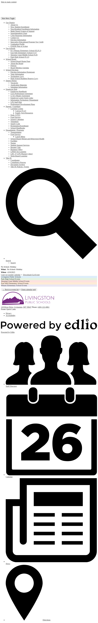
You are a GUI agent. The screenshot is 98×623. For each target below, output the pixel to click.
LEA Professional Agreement (22, 94)
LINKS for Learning (18, 152)
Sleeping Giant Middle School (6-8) (24, 55)
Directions (46, 620)
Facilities (14, 141)
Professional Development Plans (23, 104)
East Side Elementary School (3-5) (24, 53)
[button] (10, 23)
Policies (13, 66)
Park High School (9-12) (20, 57)
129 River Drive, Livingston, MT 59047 (16, 307)
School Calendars (17, 119)
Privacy (8, 313)
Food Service (16, 117)
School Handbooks (18, 128)
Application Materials (19, 85)
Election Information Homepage (23, 72)
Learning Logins (17, 109)
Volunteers (15, 122)
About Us (14, 25)
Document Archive (18, 165)
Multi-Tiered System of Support (22, 31)
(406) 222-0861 (43, 307)
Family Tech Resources (24, 113)
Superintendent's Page (19, 33)
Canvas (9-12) (20, 111)
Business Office (16, 150)
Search (13, 263)
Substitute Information (19, 87)
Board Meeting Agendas (20, 68)
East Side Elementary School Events (14, 283)
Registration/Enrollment (19, 126)
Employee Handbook (19, 91)
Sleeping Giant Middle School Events (15, 281)
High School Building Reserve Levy (24, 79)
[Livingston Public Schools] (26, 16)
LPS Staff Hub (16, 102)
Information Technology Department (24, 100)
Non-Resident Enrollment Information (25, 29)
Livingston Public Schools (11, 277)
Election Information (18, 40)
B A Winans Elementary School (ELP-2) (26, 51)
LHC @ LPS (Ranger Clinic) (22, 154)
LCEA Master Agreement (20, 96)
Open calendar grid (28, 290)
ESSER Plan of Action (19, 46)
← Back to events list (11, 290)
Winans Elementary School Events (14, 285)
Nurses (13, 143)
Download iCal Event (31, 275)
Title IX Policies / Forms (20, 167)
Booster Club (16, 147)
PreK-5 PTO (15, 115)
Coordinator (15, 160)
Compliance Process (18, 162)
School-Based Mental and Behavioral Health (27, 139)
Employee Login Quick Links (22, 98)
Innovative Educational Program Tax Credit (27, 42)
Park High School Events (10, 279)
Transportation (16, 132)
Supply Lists (15, 124)
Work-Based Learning (19, 156)
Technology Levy (17, 76)
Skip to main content (8, 2)
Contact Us (15, 38)
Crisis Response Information (21, 36)
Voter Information (17, 74)
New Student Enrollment (20, 27)
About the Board (17, 63)
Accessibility (10, 315)
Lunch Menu (20, 137)
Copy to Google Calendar (10, 275)
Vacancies (14, 83)
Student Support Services (20, 145)
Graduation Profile (17, 44)
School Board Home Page (20, 61)
